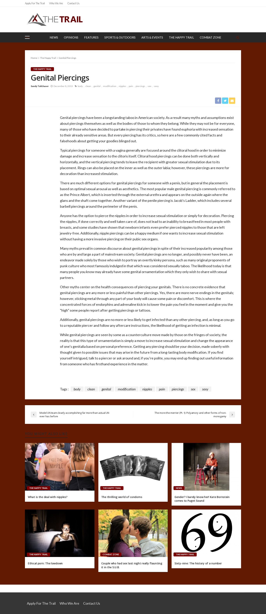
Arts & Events (152, 37)
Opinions (71, 37)
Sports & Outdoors (120, 37)
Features (91, 37)
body (80, 86)
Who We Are (56, 3)
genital (96, 86)
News (54, 37)
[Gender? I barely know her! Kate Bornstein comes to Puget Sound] (206, 466)
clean (88, 86)
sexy (156, 86)
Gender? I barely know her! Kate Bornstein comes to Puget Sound (202, 499)
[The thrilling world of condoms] (133, 466)
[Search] (237, 37)
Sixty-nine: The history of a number (198, 563)
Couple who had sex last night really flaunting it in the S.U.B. (131, 565)
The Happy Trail (181, 37)
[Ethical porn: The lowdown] (59, 533)
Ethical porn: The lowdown (45, 563)
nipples (122, 86)
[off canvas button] (27, 37)
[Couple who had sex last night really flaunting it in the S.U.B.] (133, 533)
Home (34, 57)
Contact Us (73, 3)
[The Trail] (54, 19)
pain (131, 86)
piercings (140, 86)
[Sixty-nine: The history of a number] (206, 533)
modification (109, 86)
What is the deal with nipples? (47, 497)
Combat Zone (210, 37)
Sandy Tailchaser (40, 86)
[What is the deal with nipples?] (59, 466)
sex (149, 86)
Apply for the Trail (35, 3)
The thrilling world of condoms (121, 497)
